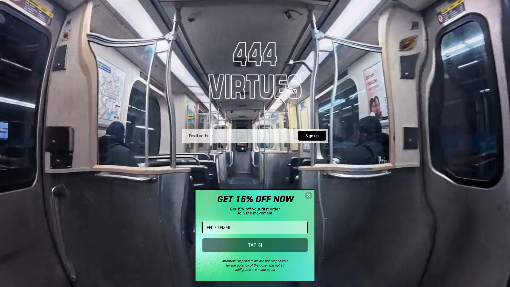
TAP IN (255, 245)
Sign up (312, 135)
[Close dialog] (309, 196)
